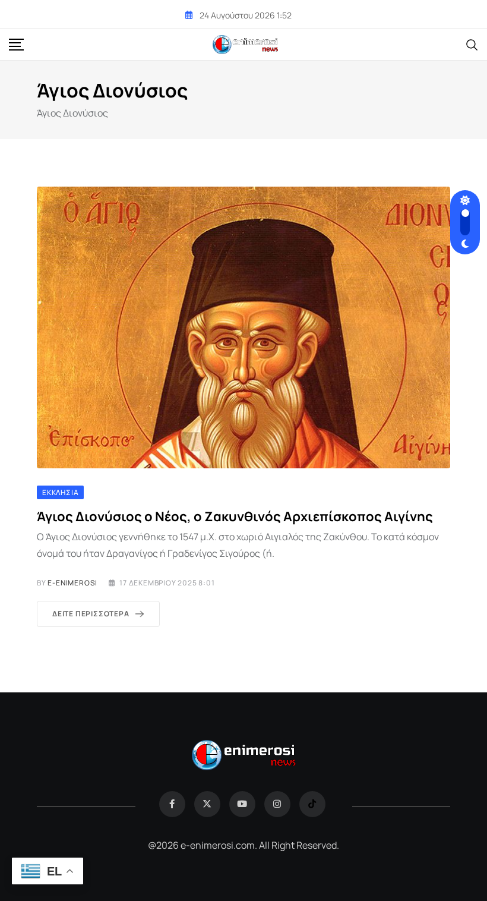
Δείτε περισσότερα (90, 614)
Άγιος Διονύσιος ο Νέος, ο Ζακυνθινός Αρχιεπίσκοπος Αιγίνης (235, 516)
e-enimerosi (72, 583)
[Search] (472, 44)
